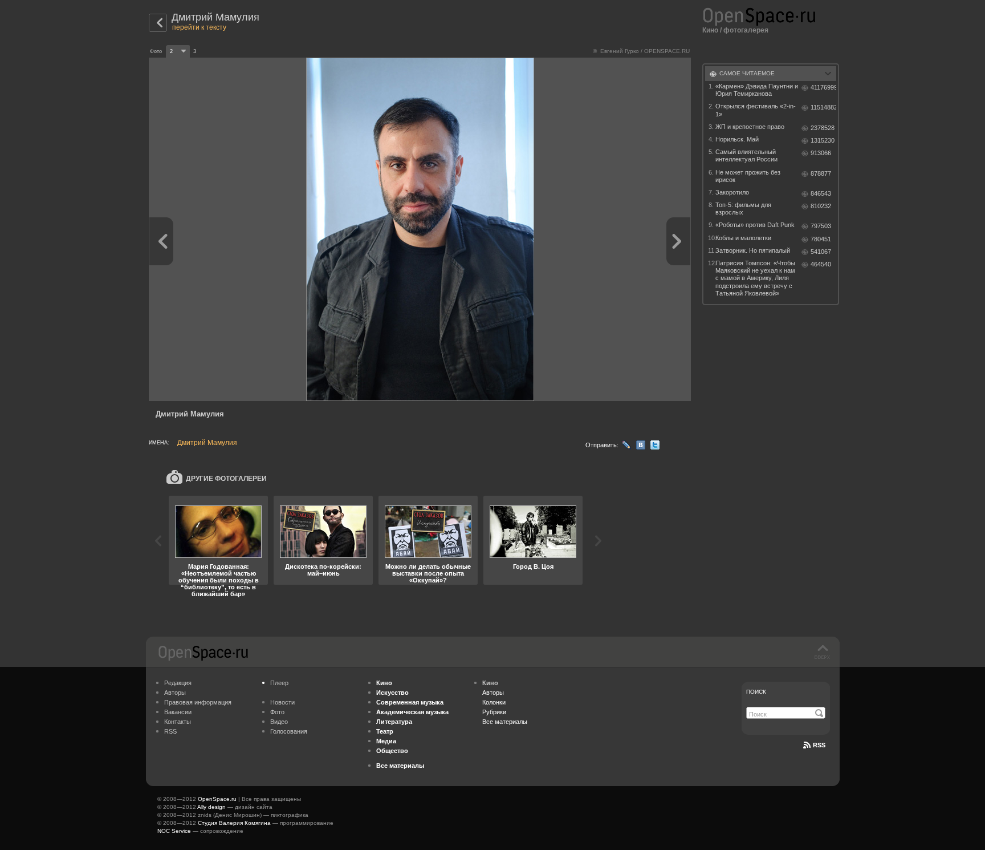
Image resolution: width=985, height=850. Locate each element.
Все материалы (504, 721)
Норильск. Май (737, 139)
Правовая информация (197, 702)
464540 (821, 264)
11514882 (823, 107)
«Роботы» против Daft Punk (755, 224)
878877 (821, 173)
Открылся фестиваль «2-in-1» (755, 110)
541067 (821, 251)
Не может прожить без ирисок (747, 176)
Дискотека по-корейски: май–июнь (323, 570)
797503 (821, 225)
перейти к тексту (199, 27)
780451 (821, 239)
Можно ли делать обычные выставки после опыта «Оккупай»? (428, 573)
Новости (282, 702)
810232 (821, 206)
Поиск (756, 692)
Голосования (288, 731)
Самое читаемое (747, 73)
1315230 (823, 140)
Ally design (211, 807)
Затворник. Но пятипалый (752, 250)
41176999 (823, 87)
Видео (279, 721)
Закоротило (732, 192)
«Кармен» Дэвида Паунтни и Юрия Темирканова (756, 90)
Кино (710, 30)
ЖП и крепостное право (749, 126)
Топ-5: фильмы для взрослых (743, 208)
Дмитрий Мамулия (215, 17)
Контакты (177, 721)
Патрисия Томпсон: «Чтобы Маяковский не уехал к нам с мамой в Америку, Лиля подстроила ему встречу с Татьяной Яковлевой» (755, 278)
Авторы (175, 692)
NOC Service (174, 831)
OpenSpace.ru (217, 799)
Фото (277, 712)
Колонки (494, 702)
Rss (819, 745)
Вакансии (178, 712)
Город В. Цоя (533, 566)
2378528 (823, 127)
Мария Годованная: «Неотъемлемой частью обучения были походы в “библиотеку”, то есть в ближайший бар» (218, 580)
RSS (170, 731)
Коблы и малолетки (743, 237)
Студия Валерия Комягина (234, 823)
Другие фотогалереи (226, 479)
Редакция (178, 682)
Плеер (279, 682)
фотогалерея (745, 30)
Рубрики (494, 712)
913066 (821, 152)
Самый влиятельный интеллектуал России (746, 155)
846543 (821, 193)
